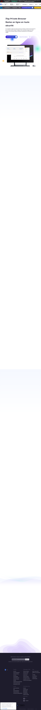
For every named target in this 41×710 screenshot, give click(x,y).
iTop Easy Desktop (16, 673)
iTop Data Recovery (16, 677)
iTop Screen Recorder (16, 672)
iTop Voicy (14, 675)
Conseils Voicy (34, 677)
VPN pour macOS (25, 672)
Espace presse (25, 690)
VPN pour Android (26, 676)
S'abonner (27, 659)
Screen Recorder (34, 678)
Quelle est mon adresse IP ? (36, 673)
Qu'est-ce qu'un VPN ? (35, 671)
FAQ (14, 689)
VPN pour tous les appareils (27, 680)
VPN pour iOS (25, 675)
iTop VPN (14, 671)
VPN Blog (33, 674)
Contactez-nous (25, 689)
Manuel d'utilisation (16, 690)
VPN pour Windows (26, 671)
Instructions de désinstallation (17, 693)
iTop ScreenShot (15, 676)
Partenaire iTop (25, 693)
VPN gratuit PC (25, 673)
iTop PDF (14, 680)
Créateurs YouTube (26, 694)
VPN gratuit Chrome (26, 677)
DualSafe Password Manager (17, 681)
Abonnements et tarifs (16, 684)
